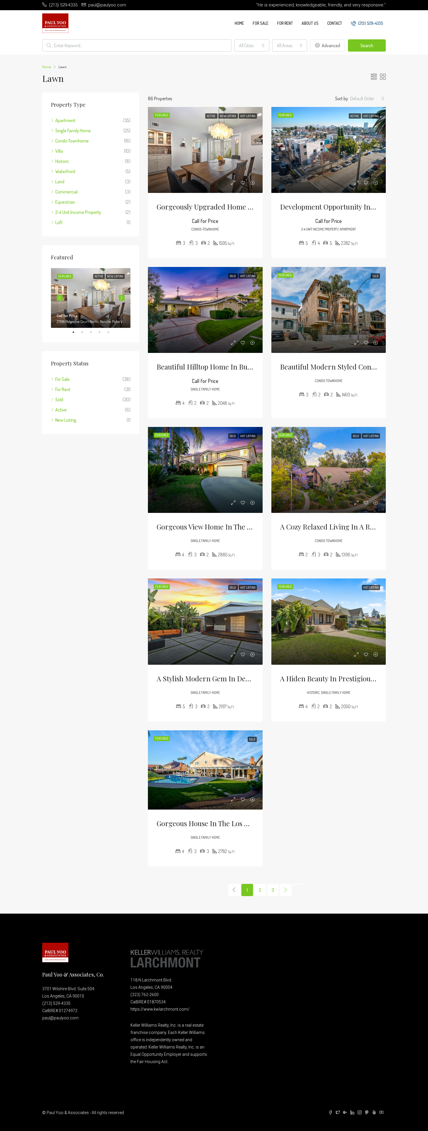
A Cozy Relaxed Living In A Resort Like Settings (354, 526)
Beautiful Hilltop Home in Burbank (211, 366)
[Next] (285, 890)
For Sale (260, 23)
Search (366, 45)
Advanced (330, 45)
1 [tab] (76, 332)
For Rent (285, 23)
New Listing (65, 420)
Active (61, 410)
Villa (59, 151)
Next (122, 298)
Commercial (66, 192)
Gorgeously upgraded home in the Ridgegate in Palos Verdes (254, 206)
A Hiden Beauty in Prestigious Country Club (349, 678)
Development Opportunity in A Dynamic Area (351, 206)
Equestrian (65, 202)
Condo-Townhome (72, 141)
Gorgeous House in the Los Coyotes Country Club (234, 823)
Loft (59, 222)
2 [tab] (85, 332)
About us (310, 23)
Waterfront (65, 171)
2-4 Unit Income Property (78, 212)
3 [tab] (94, 332)
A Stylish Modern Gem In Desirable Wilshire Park (234, 678)
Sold (59, 399)
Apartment (65, 120)
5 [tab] (111, 332)
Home (239, 23)
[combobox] (251, 45)
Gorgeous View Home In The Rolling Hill (220, 526)
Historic (62, 161)
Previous (60, 298)
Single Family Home (73, 130)
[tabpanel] (90, 298)
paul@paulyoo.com (60, 1018)
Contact (334, 23)
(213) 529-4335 (370, 23)
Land (59, 181)
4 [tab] (102, 332)
